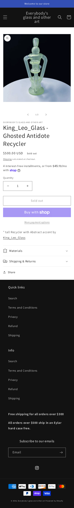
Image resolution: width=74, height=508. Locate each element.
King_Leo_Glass (14, 238)
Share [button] (11, 272)
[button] (5, 17)
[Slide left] (27, 114)
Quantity (8, 178)
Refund (13, 326)
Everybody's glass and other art (31, 501)
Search (12, 298)
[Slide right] (46, 114)
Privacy (12, 317)
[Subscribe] (61, 452)
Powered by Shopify (54, 501)
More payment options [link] (37, 222)
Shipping (7, 159)
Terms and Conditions (22, 307)
